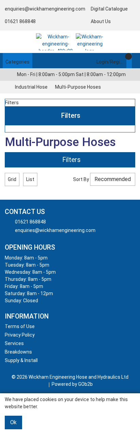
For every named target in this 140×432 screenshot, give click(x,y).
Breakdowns (18, 352)
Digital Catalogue (109, 9)
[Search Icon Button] (134, 60)
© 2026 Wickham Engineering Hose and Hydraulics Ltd (70, 377)
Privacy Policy (20, 335)
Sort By (81, 179)
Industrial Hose (31, 87)
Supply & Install (21, 360)
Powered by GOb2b (72, 384)
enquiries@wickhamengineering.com (45, 9)
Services (14, 343)
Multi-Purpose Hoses (78, 87)
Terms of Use (20, 326)
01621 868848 (20, 21)
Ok (13, 422)
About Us (101, 21)
